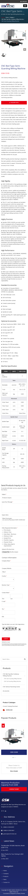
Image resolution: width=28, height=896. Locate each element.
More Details (14, 771)
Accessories (6, 691)
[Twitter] (3, 811)
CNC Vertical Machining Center (11, 686)
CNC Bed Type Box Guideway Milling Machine (12, 19)
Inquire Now (15, 102)
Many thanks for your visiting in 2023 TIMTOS (12, 855)
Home (7, 17)
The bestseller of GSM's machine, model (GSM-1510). (13, 846)
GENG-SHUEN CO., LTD (18, 890)
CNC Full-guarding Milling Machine (12, 681)
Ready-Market (21, 893)
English (24, 1)
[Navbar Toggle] (25, 5)
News (4, 879)
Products (5, 876)
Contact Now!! (14, 789)
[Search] (25, 659)
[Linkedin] (5, 811)
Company (6, 873)
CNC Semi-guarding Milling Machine (10, 21)
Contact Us (6, 882)
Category (12, 17)
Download (9, 710)
